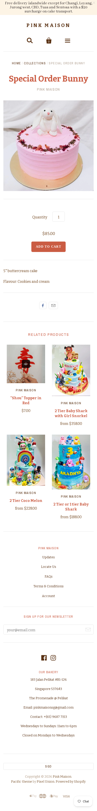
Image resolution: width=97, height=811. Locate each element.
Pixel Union (45, 782)
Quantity (39, 217)
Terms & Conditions (48, 586)
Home (16, 63)
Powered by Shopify (70, 782)
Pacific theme (21, 782)
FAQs (49, 577)
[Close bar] (94, 3)
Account (48, 596)
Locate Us (48, 567)
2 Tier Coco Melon (26, 501)
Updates (48, 557)
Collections (35, 63)
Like (42, 305)
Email (53, 305)
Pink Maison (48, 25)
